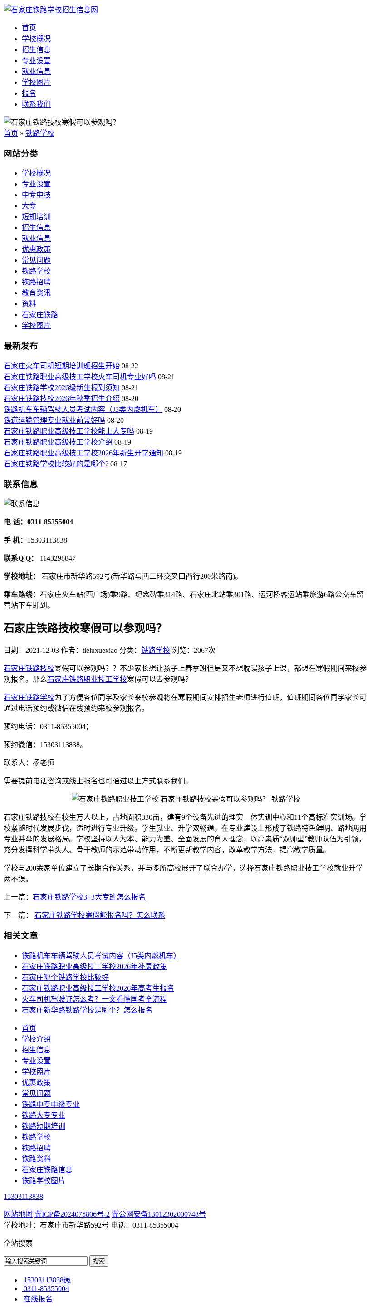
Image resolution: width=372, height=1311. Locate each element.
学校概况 (36, 39)
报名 (29, 93)
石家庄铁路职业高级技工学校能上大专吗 (69, 431)
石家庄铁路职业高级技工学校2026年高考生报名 (98, 988)
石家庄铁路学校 (29, 697)
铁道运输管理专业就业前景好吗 (54, 420)
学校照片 (36, 1072)
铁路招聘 (36, 282)
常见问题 (36, 260)
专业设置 (36, 60)
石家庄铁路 (40, 314)
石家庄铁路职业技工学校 (87, 679)
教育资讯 (36, 293)
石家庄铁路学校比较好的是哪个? (56, 464)
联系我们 (36, 104)
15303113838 (23, 1196)
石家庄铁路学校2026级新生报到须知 (62, 387)
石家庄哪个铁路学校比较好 (65, 977)
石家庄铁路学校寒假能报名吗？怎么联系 (99, 915)
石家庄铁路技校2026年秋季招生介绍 (62, 398)
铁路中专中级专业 (51, 1104)
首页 (29, 28)
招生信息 (36, 50)
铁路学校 (39, 133)
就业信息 (36, 71)
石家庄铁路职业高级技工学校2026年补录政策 (94, 966)
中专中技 (36, 195)
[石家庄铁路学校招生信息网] (51, 10)
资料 (29, 304)
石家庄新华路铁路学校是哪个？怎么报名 (87, 1010)
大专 (29, 206)
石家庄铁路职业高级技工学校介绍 (58, 442)
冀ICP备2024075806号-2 (72, 1214)
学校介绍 (36, 1039)
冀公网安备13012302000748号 (159, 1214)
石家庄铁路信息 (47, 1170)
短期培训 (36, 216)
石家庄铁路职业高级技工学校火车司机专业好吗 (80, 377)
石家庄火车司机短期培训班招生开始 (62, 366)
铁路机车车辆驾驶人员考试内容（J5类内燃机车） (83, 409)
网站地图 (18, 1214)
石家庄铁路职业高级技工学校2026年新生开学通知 (83, 453)
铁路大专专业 (43, 1115)
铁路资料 (36, 1159)
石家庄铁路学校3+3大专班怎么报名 (89, 897)
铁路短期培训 (43, 1126)
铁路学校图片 (43, 1180)
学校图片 (36, 82)
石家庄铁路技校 (29, 668)
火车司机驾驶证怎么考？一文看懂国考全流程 (94, 999)
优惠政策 (36, 249)
